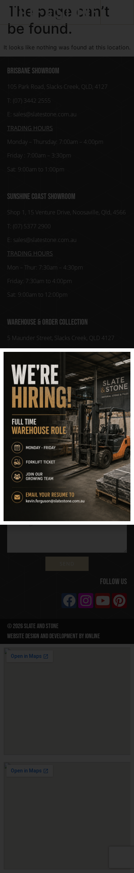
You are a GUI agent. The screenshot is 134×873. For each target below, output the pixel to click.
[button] (124, 358)
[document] (67, 436)
